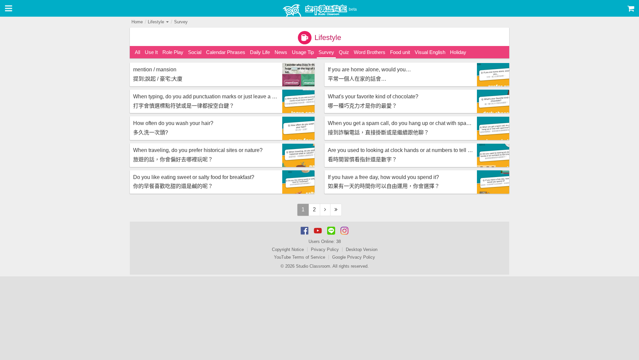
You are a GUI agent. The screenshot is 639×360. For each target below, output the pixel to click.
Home (137, 21)
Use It (151, 52)
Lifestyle (156, 21)
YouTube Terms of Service (299, 257)
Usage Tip (303, 52)
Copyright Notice (288, 249)
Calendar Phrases (225, 52)
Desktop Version (361, 249)
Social (194, 52)
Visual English (430, 52)
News (281, 52)
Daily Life (260, 52)
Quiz (344, 52)
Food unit (400, 52)
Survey (181, 21)
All (137, 52)
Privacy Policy (325, 249)
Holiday (458, 52)
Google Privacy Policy (353, 257)
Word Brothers (369, 52)
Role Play (172, 52)
